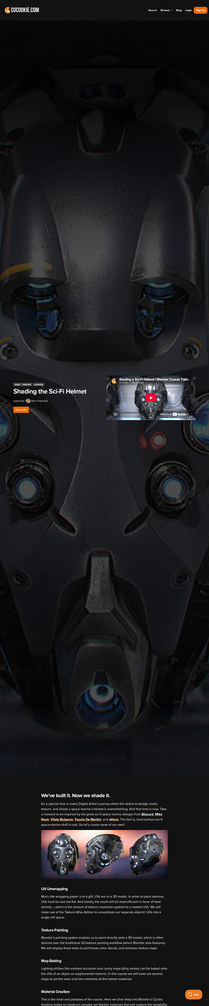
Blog (179, 10)
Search (152, 10)
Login (188, 10)
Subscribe (21, 409)
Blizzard (147, 814)
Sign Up (200, 10)
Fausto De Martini (88, 820)
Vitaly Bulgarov (62, 820)
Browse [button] (165, 10)
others (114, 820)
